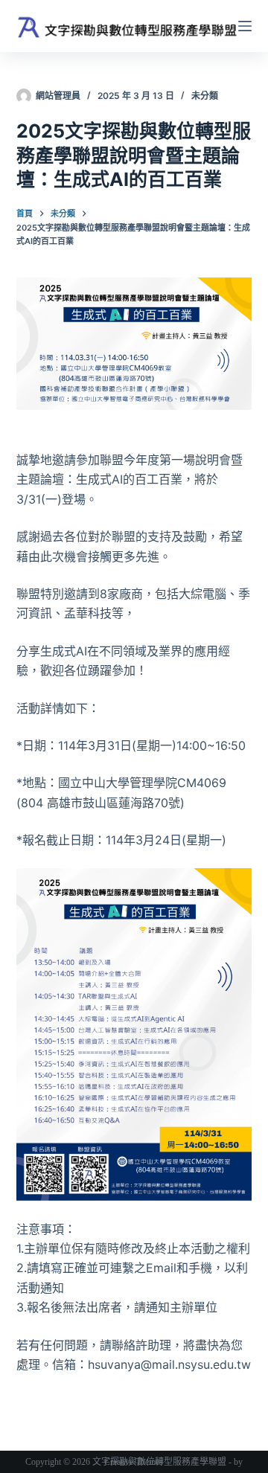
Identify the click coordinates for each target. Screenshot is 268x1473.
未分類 (204, 95)
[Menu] (245, 26)
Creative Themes (133, 1462)
